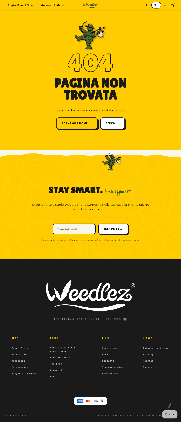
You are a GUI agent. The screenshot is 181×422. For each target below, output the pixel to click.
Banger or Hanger (24, 373)
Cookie (147, 367)
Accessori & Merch (52, 5)
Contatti (108, 360)
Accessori (18, 360)
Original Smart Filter (20, 5)
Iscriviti (113, 229)
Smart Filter (21, 348)
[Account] (165, 5)
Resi (105, 354)
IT (154, 5)
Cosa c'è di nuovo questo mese (63, 349)
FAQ (52, 376)
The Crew (56, 363)
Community (57, 370)
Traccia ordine (112, 367)
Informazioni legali (157, 348)
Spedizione (109, 348)
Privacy (148, 354)
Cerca (112, 123)
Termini (148, 360)
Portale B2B (110, 373)
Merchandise (20, 367)
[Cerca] (147, 5)
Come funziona (60, 357)
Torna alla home (77, 123)
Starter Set (20, 354)
